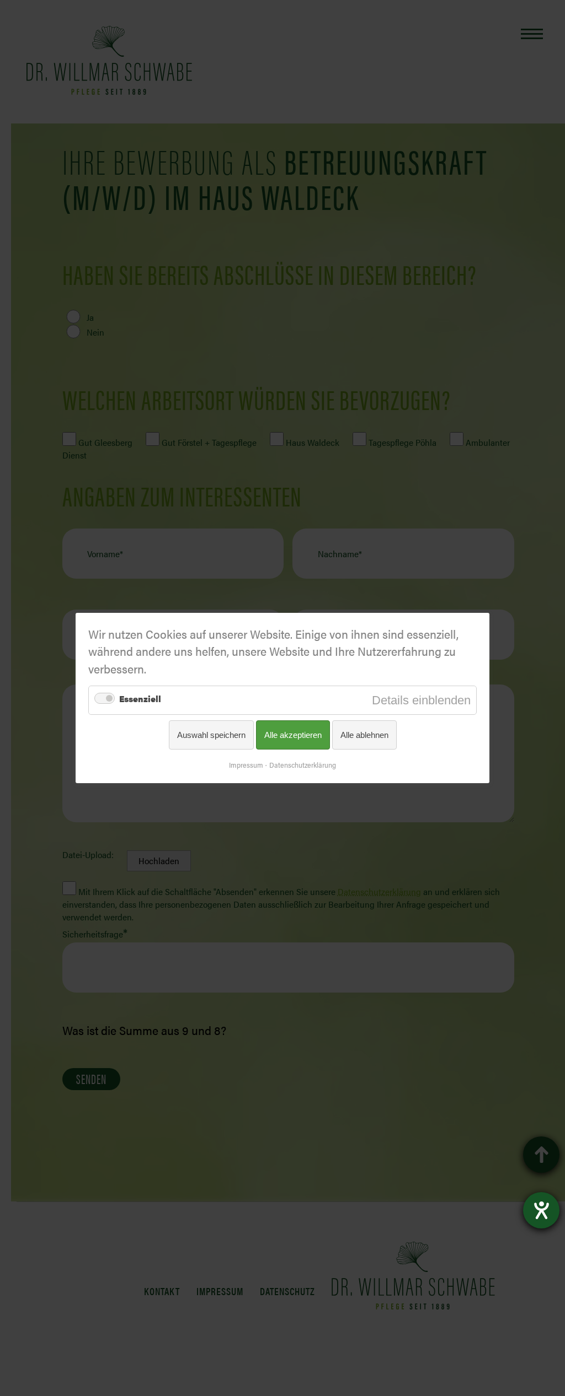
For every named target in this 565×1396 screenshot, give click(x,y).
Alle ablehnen (364, 735)
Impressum (246, 764)
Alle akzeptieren (293, 735)
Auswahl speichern (211, 735)
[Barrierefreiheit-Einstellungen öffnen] (541, 1210)
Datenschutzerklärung (302, 764)
